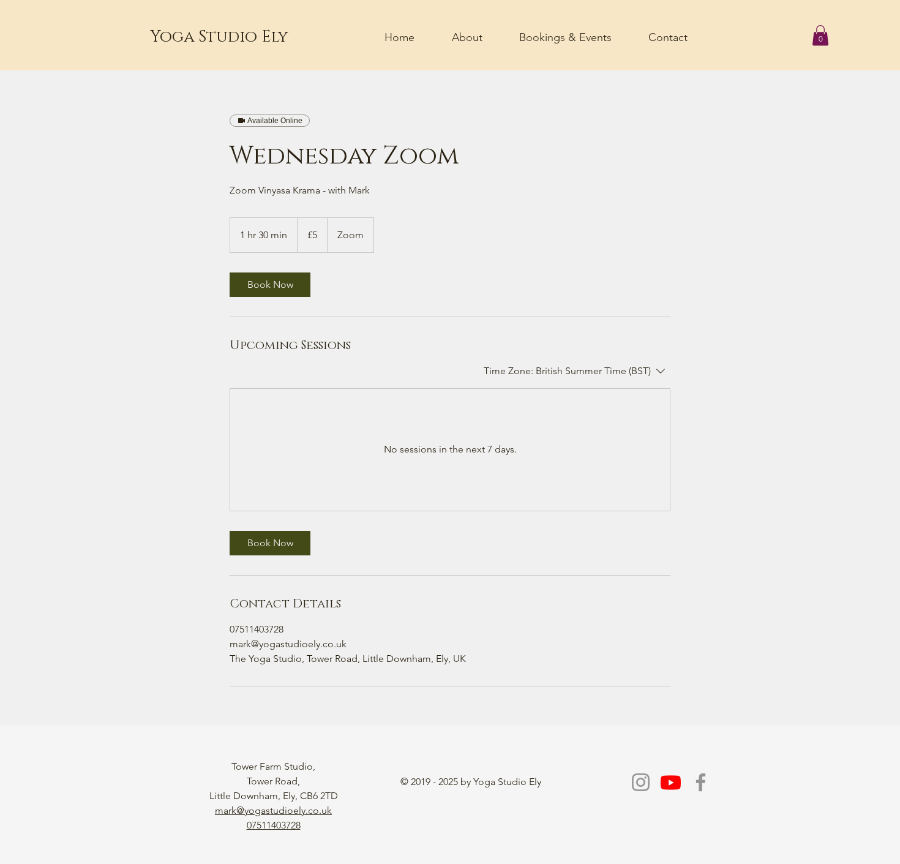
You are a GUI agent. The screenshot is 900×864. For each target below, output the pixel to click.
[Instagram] (641, 782)
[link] (270, 284)
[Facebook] (701, 782)
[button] (820, 35)
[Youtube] (671, 782)
